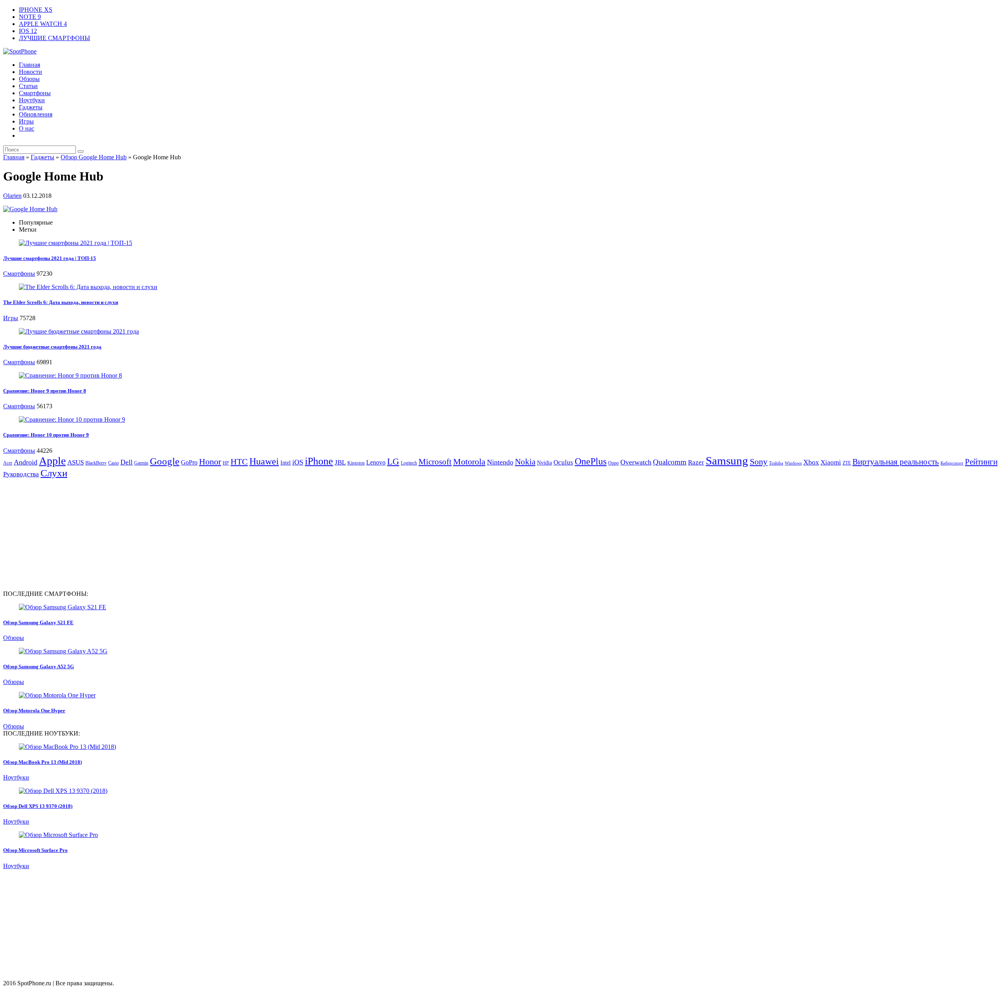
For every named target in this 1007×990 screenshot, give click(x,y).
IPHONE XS (35, 9)
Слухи (54, 472)
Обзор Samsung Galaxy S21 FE (38, 622)
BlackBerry (96, 463)
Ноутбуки (32, 100)
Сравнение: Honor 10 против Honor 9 (46, 435)
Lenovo (375, 462)
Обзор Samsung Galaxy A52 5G (38, 666)
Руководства (21, 474)
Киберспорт (952, 463)
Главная (29, 64)
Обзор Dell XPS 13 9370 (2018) (37, 806)
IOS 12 (28, 31)
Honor (210, 461)
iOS (297, 462)
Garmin (141, 463)
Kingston (356, 463)
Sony (758, 461)
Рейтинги (981, 461)
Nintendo (500, 462)
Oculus (563, 462)
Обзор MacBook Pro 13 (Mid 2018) (42, 762)
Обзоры (29, 79)
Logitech (409, 463)
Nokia (525, 461)
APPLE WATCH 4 (43, 23)
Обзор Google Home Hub (94, 157)
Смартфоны (35, 93)
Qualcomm (669, 462)
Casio (113, 463)
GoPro (189, 462)
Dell (126, 462)
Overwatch (635, 462)
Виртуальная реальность (895, 461)
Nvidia (544, 463)
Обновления (35, 114)
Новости (30, 71)
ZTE (847, 463)
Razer (696, 462)
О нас (26, 128)
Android (25, 462)
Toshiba (776, 463)
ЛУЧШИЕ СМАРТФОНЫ (54, 38)
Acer (7, 463)
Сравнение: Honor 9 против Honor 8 (44, 391)
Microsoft (435, 461)
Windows (793, 463)
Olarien (12, 195)
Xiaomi (831, 462)
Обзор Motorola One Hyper (34, 710)
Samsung (727, 460)
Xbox (811, 462)
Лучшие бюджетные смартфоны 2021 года (52, 347)
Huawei (264, 461)
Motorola (469, 461)
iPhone (319, 461)
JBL (340, 462)
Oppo (613, 463)
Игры (26, 121)
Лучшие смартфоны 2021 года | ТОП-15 (49, 258)
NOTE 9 (30, 16)
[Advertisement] (69, 534)
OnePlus (591, 461)
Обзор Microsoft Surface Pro (35, 850)
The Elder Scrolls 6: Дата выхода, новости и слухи (60, 302)
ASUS (75, 462)
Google (164, 461)
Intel (285, 463)
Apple (52, 461)
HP (226, 463)
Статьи (28, 86)
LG (393, 461)
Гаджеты (30, 107)
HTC (239, 461)
